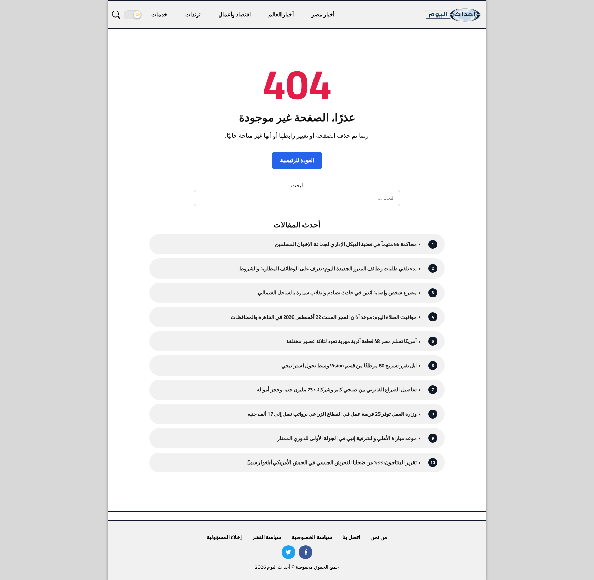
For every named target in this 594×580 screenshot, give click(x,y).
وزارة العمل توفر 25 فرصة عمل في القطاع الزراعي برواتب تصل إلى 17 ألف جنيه (332, 414)
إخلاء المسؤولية (224, 537)
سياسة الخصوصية (312, 537)
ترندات (192, 14)
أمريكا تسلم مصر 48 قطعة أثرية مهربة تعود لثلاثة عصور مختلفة (351, 341)
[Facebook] (305, 552)
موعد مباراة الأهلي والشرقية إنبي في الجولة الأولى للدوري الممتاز (347, 438)
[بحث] (116, 15)
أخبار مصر (322, 14)
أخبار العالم (281, 14)
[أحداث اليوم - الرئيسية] (453, 14)
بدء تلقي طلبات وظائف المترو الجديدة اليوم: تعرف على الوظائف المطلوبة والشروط (328, 269)
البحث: (297, 185)
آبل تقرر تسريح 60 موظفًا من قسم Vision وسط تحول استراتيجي (349, 365)
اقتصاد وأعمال (234, 14)
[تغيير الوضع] (133, 14)
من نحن (378, 537)
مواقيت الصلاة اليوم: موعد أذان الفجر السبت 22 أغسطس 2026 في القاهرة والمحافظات (324, 317)
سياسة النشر (266, 537)
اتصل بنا (351, 537)
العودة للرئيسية (297, 160)
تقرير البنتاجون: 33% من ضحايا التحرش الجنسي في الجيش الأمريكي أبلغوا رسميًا (331, 462)
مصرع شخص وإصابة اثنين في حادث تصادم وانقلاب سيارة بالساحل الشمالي (337, 293)
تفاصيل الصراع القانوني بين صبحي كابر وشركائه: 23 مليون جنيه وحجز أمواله (337, 389)
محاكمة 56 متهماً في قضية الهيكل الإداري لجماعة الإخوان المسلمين (346, 244)
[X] (288, 552)
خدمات (159, 14)
